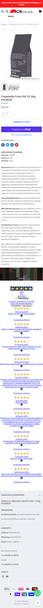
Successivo (27, 306)
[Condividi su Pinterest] (16, 145)
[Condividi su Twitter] (7, 145)
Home (3, 24)
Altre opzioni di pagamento (21, 135)
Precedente (16, 306)
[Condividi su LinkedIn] (12, 145)
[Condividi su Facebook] (3, 145)
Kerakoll (4, 103)
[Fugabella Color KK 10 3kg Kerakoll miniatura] (4, 87)
